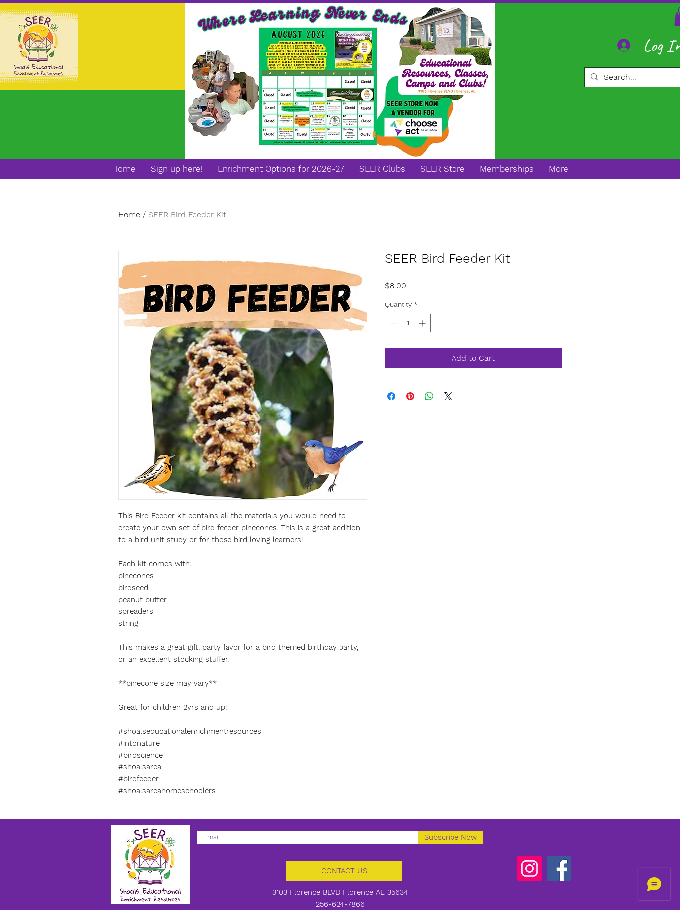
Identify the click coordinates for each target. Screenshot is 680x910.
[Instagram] (529, 868)
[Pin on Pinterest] (410, 396)
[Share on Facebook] (391, 396)
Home (129, 214)
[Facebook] (559, 868)
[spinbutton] (408, 323)
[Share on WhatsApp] (429, 396)
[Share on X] (448, 396)
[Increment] (423, 323)
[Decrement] (392, 323)
